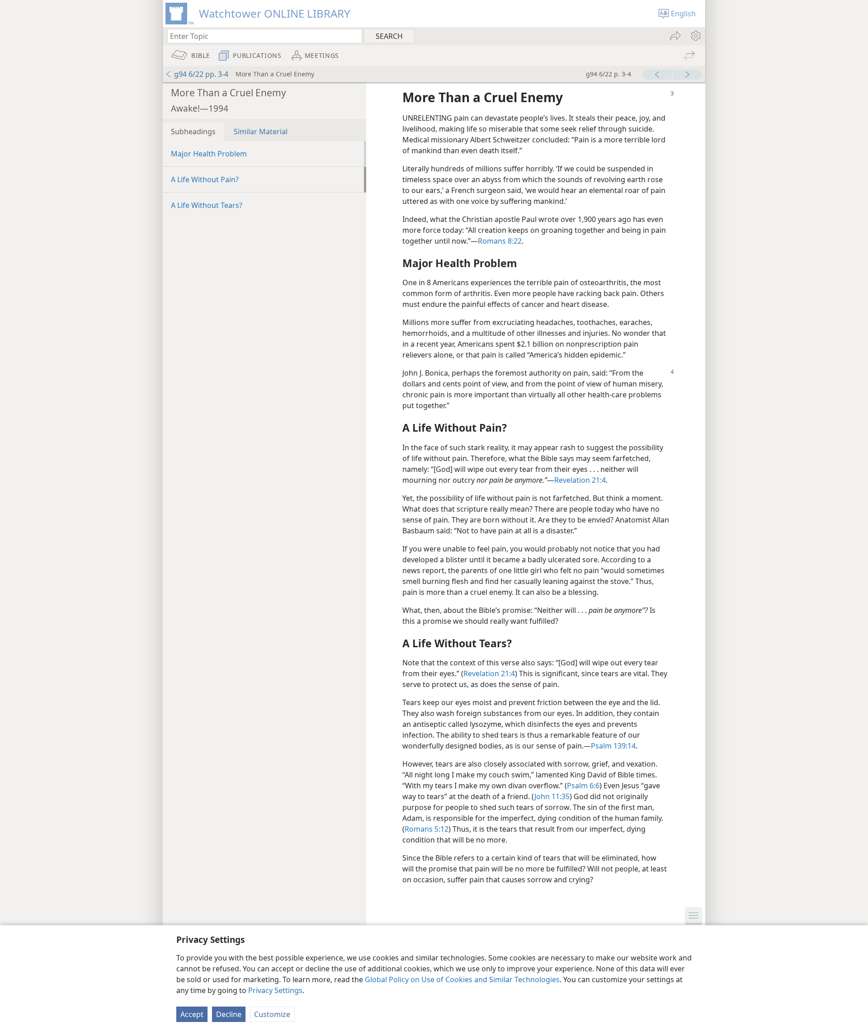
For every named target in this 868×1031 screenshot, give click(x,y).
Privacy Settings (275, 990)
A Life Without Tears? (206, 205)
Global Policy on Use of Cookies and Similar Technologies (462, 979)
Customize (272, 1014)
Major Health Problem (209, 154)
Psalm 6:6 (583, 786)
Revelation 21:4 (580, 480)
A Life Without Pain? (205, 179)
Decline (228, 1014)
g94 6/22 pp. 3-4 (201, 74)
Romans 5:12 (426, 829)
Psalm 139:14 (613, 746)
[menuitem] (695, 35)
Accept (191, 1014)
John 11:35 (552, 796)
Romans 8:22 (500, 241)
